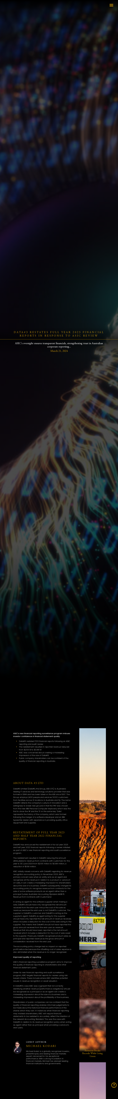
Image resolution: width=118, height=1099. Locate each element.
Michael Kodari (41, 1046)
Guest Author (36, 1042)
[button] (111, 5)
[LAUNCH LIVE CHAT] (114, 1085)
